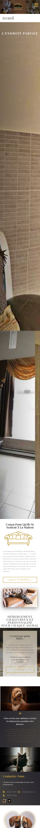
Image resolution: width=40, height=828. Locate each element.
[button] (37, 3)
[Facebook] (4, 800)
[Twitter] (9, 800)
